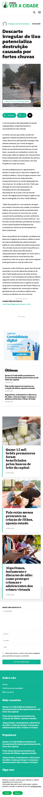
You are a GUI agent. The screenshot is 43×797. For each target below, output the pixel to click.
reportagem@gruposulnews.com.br (16, 304)
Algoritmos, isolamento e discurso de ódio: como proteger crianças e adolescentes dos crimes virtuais (21, 396)
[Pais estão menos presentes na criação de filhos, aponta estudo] (21, 493)
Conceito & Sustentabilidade (16, 101)
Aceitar (7, 793)
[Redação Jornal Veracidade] (5, 24)
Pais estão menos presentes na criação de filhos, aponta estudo (20, 387)
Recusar (17, 793)
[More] (29, 115)
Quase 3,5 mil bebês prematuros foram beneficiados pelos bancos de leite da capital (21, 377)
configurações (35, 786)
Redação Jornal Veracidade (18, 24)
